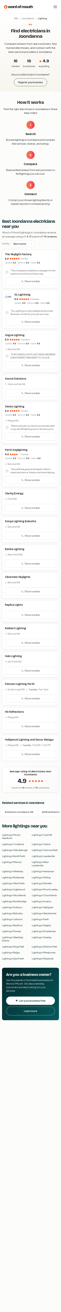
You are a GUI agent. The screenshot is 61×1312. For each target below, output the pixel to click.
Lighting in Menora (12, 862)
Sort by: (6, 243)
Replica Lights (14, 604)
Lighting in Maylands (43, 958)
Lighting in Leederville (43, 856)
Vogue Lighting (15, 335)
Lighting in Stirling (41, 877)
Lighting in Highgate (42, 907)
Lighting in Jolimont (12, 919)
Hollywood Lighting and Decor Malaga (29, 739)
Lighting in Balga (11, 952)
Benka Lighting (14, 549)
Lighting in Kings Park (13, 946)
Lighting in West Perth (13, 883)
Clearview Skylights (17, 577)
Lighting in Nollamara (13, 877)
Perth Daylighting (16, 449)
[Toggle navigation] (55, 6)
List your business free (32, 1000)
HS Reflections (14, 711)
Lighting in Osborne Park (45, 850)
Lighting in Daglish (41, 925)
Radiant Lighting (15, 628)
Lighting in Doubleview (44, 931)
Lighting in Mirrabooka (43, 952)
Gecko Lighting (14, 406)
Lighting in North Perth (13, 856)
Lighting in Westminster (44, 913)
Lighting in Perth (40, 919)
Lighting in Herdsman (43, 871)
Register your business (30, 82)
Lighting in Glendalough (15, 850)
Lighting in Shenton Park (44, 946)
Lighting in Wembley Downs (12, 939)
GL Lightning (22, 294)
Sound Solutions (15, 378)
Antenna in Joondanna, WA (19, 812)
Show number (32, 281)
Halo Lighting (13, 656)
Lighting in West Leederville (40, 864)
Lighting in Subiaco (12, 907)
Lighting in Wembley (12, 871)
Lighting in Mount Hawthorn (11, 837)
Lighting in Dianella (42, 883)
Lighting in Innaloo (41, 901)
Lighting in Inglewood (13, 889)
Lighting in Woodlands (14, 895)
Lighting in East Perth (13, 958)
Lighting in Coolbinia (13, 844)
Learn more (30, 1010)
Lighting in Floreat (11, 931)
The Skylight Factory (18, 254)
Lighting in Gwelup (42, 937)
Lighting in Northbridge (14, 901)
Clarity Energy (14, 493)
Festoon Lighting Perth (20, 684)
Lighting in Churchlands (44, 895)
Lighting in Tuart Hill (42, 835)
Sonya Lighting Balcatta (20, 521)
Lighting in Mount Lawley (45, 889)
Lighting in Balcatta (12, 913)
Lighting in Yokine (41, 844)
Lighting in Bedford (12, 925)
